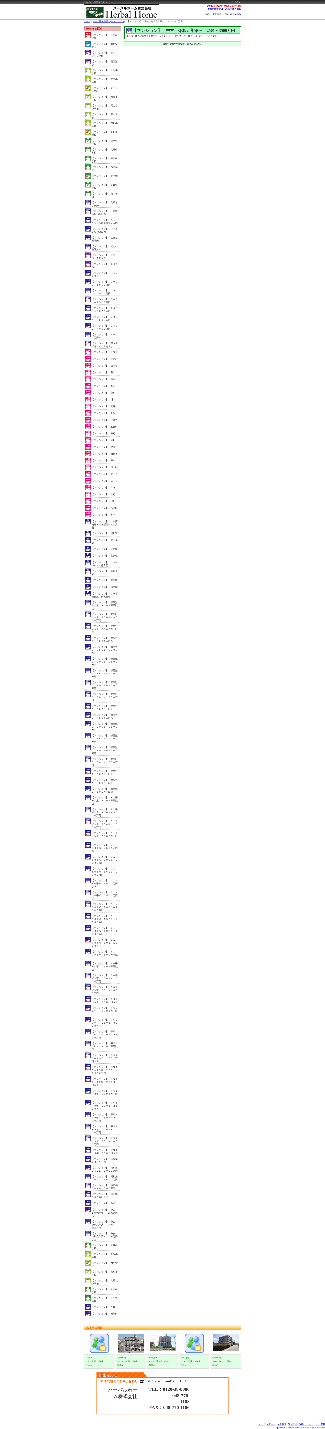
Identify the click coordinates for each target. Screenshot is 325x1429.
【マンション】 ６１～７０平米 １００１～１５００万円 (105, 931)
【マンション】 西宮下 (105, 454)
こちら (238, 13)
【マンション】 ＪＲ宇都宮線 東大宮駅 (105, 595)
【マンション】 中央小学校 (105, 80)
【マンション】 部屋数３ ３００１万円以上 (105, 639)
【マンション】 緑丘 (103, 501)
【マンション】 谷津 (103, 514)
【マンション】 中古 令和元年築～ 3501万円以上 (105, 1236)
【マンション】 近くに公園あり (105, 248)
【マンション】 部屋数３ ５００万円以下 (105, 707)
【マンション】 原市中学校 (105, 160)
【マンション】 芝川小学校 (105, 133)
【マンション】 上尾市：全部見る (103, 257)
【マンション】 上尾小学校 (105, 72)
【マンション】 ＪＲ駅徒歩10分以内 (105, 213)
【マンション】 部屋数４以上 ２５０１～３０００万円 (105, 617)
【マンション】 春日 (103, 386)
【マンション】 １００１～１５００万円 (105, 283)
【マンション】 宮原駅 (105, 555)
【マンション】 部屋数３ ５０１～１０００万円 (105, 697)
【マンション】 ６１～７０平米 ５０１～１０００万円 (105, 943)
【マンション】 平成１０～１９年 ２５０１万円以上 (105, 1058)
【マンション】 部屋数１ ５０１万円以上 (105, 790)
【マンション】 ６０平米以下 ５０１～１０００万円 (105, 990)
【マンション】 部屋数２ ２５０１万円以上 (105, 716)
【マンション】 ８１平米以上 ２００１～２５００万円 (105, 824)
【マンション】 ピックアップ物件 (105, 54)
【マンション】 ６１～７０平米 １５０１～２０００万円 (105, 919)
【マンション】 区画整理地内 (105, 239)
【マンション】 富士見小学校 (105, 89)
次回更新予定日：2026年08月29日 (224, 9)
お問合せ (271, 1424)
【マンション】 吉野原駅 (105, 573)
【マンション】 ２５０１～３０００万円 (105, 309)
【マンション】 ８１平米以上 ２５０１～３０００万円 (105, 812)
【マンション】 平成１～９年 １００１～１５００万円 (105, 1129)
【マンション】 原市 (103, 460)
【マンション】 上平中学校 (105, 1299)
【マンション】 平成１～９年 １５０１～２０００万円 (105, 1117)
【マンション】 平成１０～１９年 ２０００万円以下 (105, 1082)
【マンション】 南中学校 (105, 195)
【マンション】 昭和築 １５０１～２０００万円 (106, 1169)
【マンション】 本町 (103, 494)
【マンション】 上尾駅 (105, 549)
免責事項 (281, 1424)
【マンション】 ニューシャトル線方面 (105, 564)
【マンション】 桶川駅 (105, 533)
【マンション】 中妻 (103, 447)
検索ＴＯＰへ (100, 2)
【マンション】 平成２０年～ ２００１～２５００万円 (105, 1034)
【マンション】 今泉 (103, 1307)
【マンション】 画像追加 (105, 63)
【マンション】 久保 (103, 413)
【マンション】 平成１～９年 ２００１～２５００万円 (105, 1105)
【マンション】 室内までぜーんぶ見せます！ (105, 345)
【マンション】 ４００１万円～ (105, 336)
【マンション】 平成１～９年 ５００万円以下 (105, 1151)
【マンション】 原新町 (105, 1313)
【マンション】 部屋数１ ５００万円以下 (105, 781)
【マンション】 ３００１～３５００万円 (105, 318)
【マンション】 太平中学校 (105, 1291)
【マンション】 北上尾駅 (105, 541)
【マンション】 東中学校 (105, 177)
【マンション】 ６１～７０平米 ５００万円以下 (105, 954)
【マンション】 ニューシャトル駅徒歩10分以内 (105, 221)
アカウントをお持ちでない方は (222, 13)
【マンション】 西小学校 (105, 1264)
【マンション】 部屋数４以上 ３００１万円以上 (105, 605)
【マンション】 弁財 (103, 487)
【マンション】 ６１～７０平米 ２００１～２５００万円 (105, 907)
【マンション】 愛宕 (103, 372)
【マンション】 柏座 (103, 379)
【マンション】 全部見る (105, 265)
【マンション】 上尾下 (105, 352)
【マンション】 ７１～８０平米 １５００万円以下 (105, 883)
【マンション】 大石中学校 (105, 151)
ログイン (236, 2)
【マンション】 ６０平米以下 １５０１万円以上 (105, 966)
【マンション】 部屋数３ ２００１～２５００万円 (105, 661)
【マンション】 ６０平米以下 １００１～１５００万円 (105, 978)
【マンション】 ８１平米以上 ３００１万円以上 (105, 800)
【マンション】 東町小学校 (105, 1273)
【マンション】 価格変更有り (105, 45)
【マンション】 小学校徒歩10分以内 (105, 230)
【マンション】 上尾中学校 (105, 142)
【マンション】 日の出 (105, 467)
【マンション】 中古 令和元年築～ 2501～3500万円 (155, 21)
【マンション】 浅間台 (105, 365)
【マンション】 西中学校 (105, 169)
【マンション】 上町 (103, 393)
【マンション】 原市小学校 (105, 98)
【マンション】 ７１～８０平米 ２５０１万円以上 (105, 848)
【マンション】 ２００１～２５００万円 (105, 301)
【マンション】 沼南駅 (105, 587)
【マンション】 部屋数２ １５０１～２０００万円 (105, 738)
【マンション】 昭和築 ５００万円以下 (106, 1196)
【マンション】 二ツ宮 (105, 481)
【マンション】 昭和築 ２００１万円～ (106, 1160)
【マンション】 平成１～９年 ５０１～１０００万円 (105, 1141)
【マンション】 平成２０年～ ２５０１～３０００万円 (105, 1022)
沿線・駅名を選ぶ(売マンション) (109, 21)
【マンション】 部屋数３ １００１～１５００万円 (105, 685)
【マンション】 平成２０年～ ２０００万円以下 (105, 1046)
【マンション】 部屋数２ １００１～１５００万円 (105, 750)
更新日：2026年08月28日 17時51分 (224, 6)
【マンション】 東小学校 (105, 116)
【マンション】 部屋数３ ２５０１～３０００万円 (105, 650)
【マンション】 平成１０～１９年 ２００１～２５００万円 (105, 1070)
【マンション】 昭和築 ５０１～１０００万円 (106, 1187)
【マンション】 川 (102, 399)
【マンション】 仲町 (103, 440)
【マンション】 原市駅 (105, 580)
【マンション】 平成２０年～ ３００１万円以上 (105, 1011)
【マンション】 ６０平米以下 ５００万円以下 (105, 1000)
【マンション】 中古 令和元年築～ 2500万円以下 (105, 1213)
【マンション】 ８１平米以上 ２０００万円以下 (105, 836)
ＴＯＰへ (88, 2)
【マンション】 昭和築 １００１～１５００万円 (106, 1178)
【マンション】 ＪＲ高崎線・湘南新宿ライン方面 (105, 524)
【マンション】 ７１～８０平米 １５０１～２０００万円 (105, 871)
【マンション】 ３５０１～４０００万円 (105, 327)
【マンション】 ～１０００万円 (105, 274)
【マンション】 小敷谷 (105, 420)
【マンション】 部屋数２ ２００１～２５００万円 (105, 726)
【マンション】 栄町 (103, 433)
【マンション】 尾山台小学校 (105, 107)
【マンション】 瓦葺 (103, 406)
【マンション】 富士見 (105, 474)
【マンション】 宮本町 (105, 508)
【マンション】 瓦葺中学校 (105, 186)
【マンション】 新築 (103, 1203)
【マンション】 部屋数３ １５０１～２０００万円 (105, 673)
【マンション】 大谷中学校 (105, 1247)
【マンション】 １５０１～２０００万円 (105, 292)
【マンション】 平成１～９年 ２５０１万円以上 (105, 1094)
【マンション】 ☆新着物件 (105, 36)
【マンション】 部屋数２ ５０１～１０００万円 (105, 762)
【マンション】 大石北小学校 (105, 1282)
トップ (87, 21)
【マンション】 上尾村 (105, 359)
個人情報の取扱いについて (301, 1424)
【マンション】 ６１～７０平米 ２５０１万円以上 (105, 895)
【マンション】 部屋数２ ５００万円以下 (105, 772)
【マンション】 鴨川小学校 (105, 125)
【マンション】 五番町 (105, 426)
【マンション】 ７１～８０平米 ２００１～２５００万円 (105, 860)
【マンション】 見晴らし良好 (105, 204)
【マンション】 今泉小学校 (105, 1255)
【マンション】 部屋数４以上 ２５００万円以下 (105, 629)
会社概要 (320, 1424)
